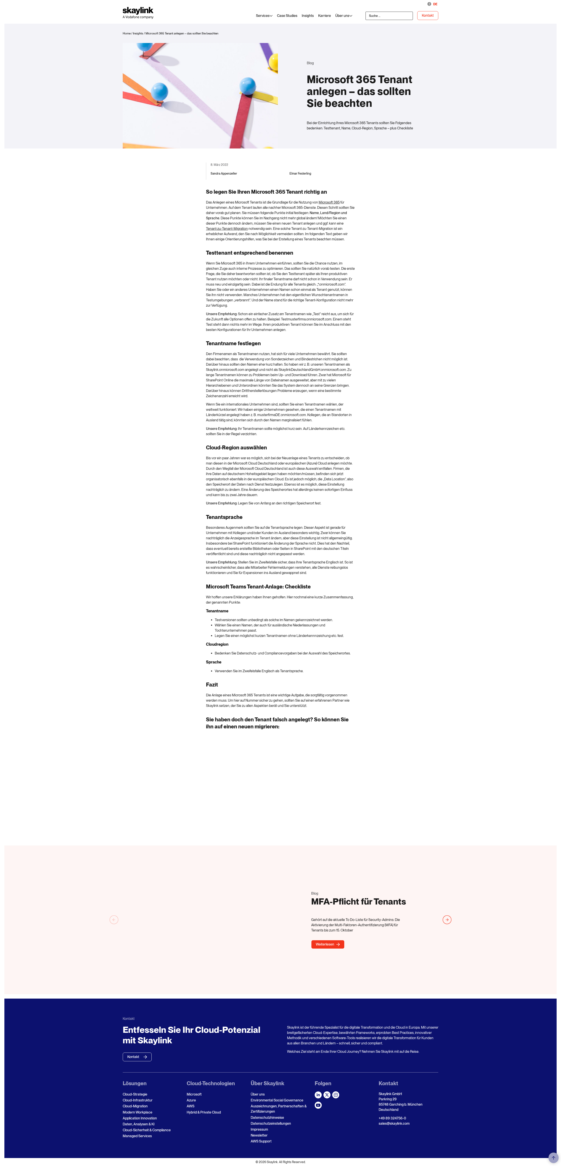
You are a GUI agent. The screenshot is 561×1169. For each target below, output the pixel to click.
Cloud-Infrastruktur (138, 1100)
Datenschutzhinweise (267, 1117)
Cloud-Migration (135, 1106)
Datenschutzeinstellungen (271, 1123)
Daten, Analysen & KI (138, 1124)
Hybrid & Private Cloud (204, 1112)
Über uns (258, 1094)
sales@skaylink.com (394, 1123)
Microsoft (194, 1094)
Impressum (259, 1129)
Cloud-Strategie (135, 1094)
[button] (114, 919)
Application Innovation (140, 1118)
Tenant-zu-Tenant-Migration (227, 229)
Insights (138, 33)
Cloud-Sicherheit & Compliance (147, 1130)
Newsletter (259, 1135)
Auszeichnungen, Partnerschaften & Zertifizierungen (279, 1109)
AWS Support (261, 1141)
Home (127, 33)
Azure (191, 1100)
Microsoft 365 (329, 202)
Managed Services (137, 1136)
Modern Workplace (137, 1112)
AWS (190, 1106)
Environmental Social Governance (277, 1100)
